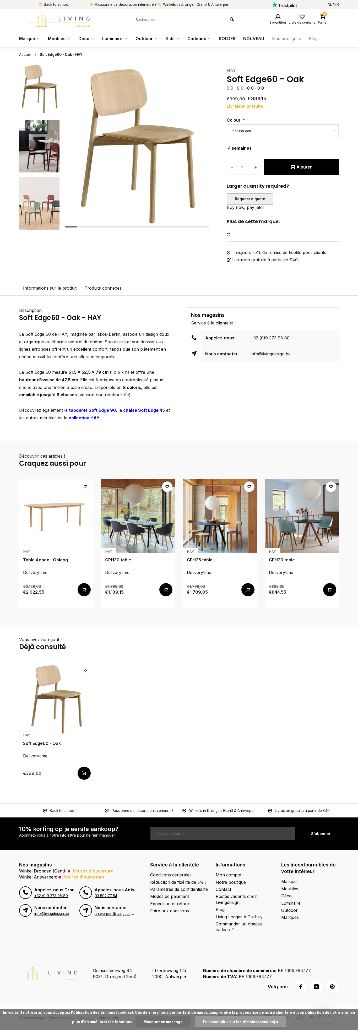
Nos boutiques (286, 38)
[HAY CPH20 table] (302, 516)
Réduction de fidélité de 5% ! (178, 882)
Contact (223, 889)
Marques (290, 917)
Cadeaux (196, 38)
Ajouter (304, 167)
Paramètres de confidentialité (179, 889)
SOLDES (227, 38)
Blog (313, 38)
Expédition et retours (171, 903)
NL (330, 4)
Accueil (25, 54)
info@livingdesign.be (271, 353)
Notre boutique (231, 882)
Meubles (57, 38)
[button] (39, 225)
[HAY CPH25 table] (220, 516)
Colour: (236, 120)
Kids (170, 38)
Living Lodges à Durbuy (239, 916)
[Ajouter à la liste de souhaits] (228, 234)
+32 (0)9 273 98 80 (270, 337)
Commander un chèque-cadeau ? (240, 926)
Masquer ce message (163, 1022)
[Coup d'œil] (84, 589)
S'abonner (320, 833)
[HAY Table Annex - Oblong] (56, 516)
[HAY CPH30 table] (138, 516)
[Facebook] (300, 986)
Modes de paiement (169, 896)
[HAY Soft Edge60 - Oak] (56, 699)
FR (336, 4)
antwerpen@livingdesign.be (117, 914)
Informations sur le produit (50, 288)
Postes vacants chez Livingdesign (236, 899)
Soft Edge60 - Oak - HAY (61, 54)
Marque (27, 38)
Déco (83, 38)
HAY (231, 70)
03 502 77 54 (106, 896)
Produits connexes (103, 288)
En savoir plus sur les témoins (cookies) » (240, 1022)
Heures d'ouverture (93, 871)
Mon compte (228, 874)
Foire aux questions (169, 910)
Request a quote (250, 199)
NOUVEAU (253, 38)
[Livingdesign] (58, 20)
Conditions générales (171, 874)
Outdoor (144, 38)
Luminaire (112, 38)
